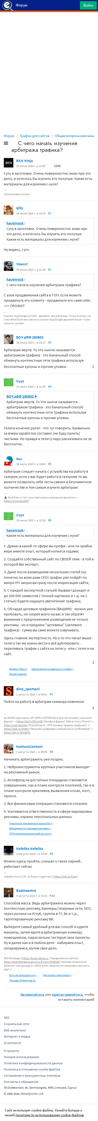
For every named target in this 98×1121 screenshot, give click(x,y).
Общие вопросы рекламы (74, 135)
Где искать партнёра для (58, 975)
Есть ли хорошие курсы (23, 975)
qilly (19, 207)
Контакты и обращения (21, 1082)
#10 (52, 895)
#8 (51, 752)
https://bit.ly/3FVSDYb (17, 732)
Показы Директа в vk (22, 980)
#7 (51, 694)
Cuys (20, 381)
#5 (49, 464)
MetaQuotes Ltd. (32, 1093)
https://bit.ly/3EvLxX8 (29, 721)
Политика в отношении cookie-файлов (32, 1069)
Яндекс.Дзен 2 (18, 669)
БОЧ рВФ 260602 (30, 337)
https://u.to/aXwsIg (15, 725)
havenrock (15, 223)
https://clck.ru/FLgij (65, 876)
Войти (88, 5)
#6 (49, 520)
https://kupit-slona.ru (35, 958)
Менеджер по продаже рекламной (31, 828)
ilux (19, 458)
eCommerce (12, 1043)
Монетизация (18, 674)
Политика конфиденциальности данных (33, 1063)
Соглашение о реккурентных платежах (32, 1075)
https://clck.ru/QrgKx (16, 728)
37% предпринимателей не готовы (31, 833)
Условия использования (21, 1057)
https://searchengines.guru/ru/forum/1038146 (32, 962)
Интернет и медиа (17, 1036)
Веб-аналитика (15, 1030)
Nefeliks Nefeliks (29, 848)
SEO (6, 1017)
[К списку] (14, 144)
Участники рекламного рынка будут (32, 823)
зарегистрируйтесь (67, 994)
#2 (49, 269)
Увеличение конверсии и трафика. (53, 669)
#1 (49, 213)
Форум (9, 135)
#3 (49, 342)
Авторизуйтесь (32, 994)
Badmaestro (26, 890)
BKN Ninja (24, 160)
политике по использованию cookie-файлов (49, 1115)
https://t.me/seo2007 (16, 501)
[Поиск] (75, 6)
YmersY (22, 264)
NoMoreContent (29, 746)
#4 (49, 386)
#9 (51, 854)
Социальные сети (16, 1024)
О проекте (11, 1051)
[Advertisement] (49, 24)
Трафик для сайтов (34, 135)
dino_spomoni (28, 688)
